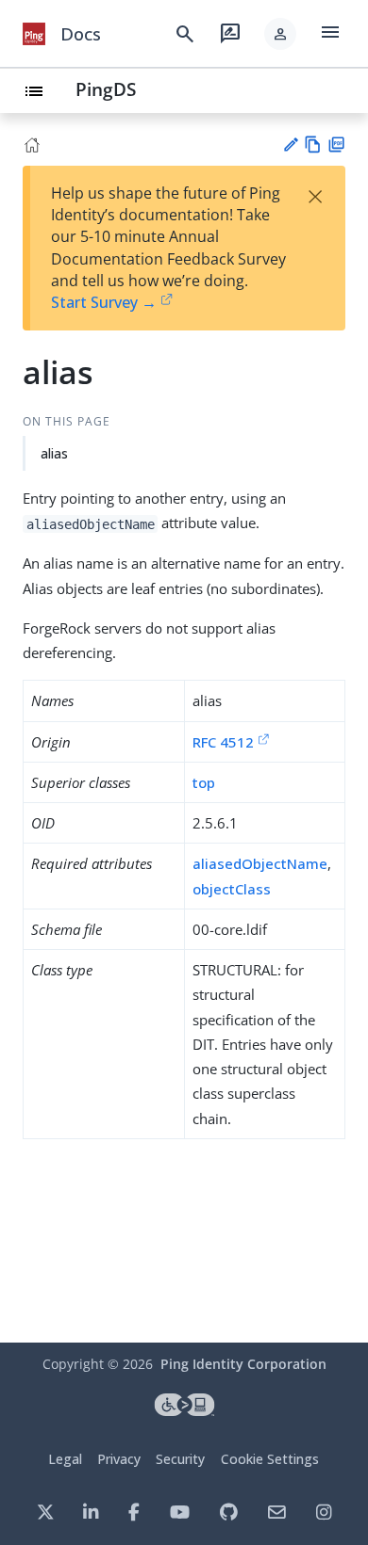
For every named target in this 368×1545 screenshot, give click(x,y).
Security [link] (180, 1459)
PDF (336, 144)
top (203, 782)
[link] (34, 34)
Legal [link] (65, 1459)
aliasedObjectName (259, 863)
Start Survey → (104, 302)
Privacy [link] (119, 1459)
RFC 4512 (223, 741)
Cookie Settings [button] (270, 1459)
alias (54, 453)
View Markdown (313, 144)
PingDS (105, 89)
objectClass (231, 888)
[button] (280, 34)
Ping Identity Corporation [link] (243, 1364)
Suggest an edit (290, 144)
